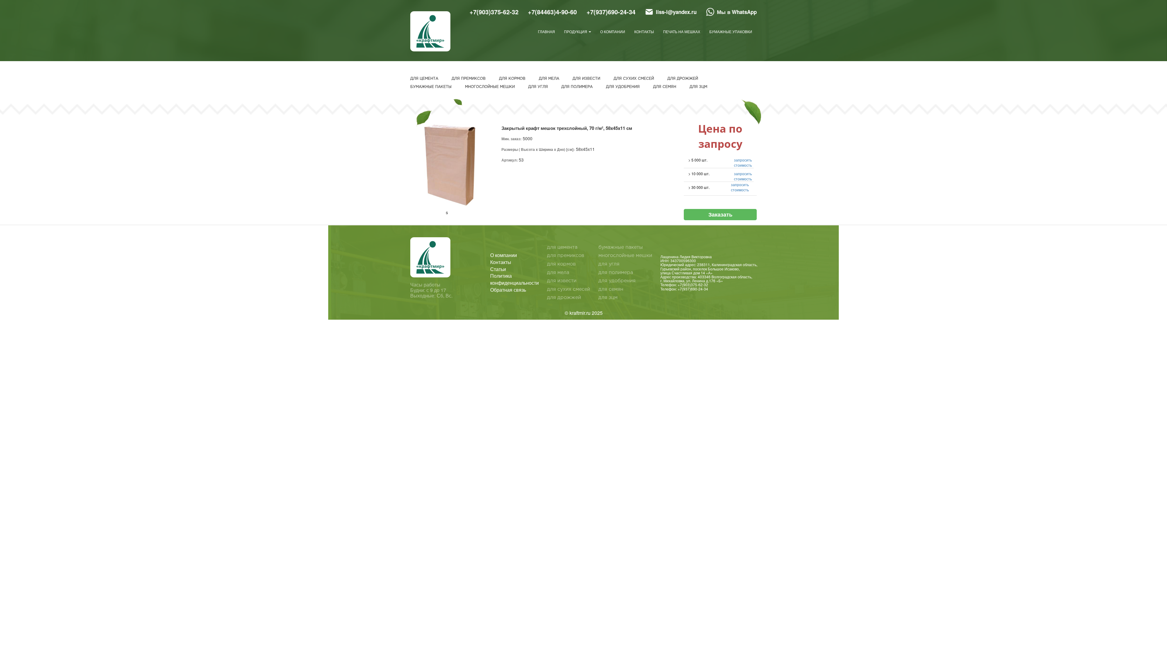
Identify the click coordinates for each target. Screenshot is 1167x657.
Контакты (644, 31)
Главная (546, 31)
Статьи (498, 269)
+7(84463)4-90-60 (552, 12)
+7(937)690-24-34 (611, 12)
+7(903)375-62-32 (494, 12)
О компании (612, 31)
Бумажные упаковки (730, 31)
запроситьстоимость (743, 162)
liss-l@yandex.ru (676, 12)
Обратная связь (508, 290)
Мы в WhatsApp (737, 12)
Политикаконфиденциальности (514, 279)
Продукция (576, 31)
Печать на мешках (681, 31)
